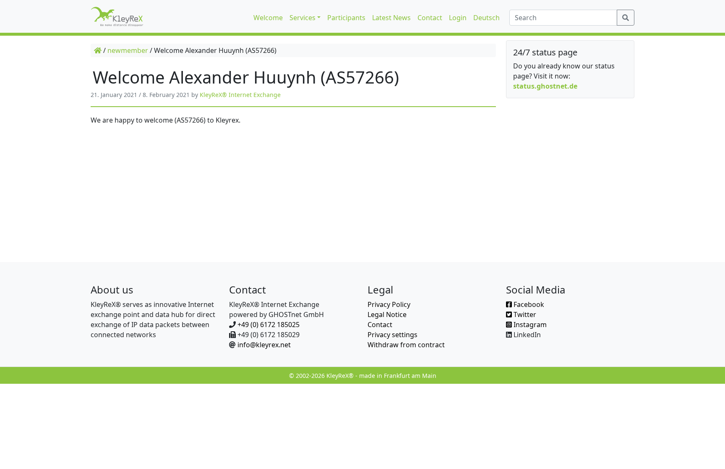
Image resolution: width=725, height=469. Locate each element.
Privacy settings (392, 334)
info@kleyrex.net (264, 344)
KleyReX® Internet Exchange (240, 95)
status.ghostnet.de (545, 86)
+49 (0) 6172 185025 (268, 324)
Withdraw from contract (406, 344)
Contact (380, 324)
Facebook (528, 304)
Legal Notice (387, 314)
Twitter (524, 314)
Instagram (529, 324)
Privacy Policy (389, 304)
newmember (127, 50)
